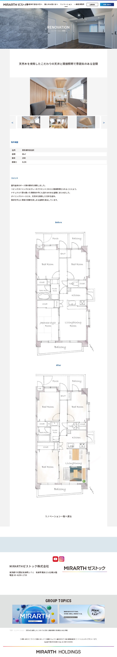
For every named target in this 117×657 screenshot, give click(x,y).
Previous (11, 96)
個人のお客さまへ (51, 4)
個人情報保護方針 (70, 639)
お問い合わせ (25, 639)
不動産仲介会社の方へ (33, 4)
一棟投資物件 (79, 4)
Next (105, 96)
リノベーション (66, 4)
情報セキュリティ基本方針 (54, 639)
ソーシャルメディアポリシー (85, 639)
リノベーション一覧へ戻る (58, 516)
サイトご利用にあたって (38, 639)
